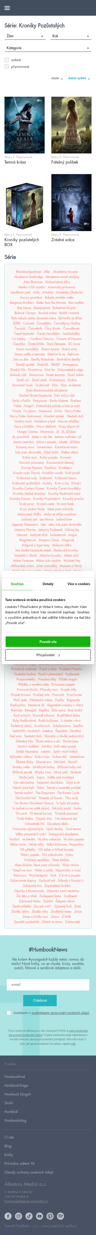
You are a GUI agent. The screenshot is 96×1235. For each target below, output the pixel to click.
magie (72, 534)
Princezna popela (63, 684)
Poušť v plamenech (50, 674)
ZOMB (66, 916)
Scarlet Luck (42, 725)
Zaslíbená (70, 896)
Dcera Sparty (50, 349)
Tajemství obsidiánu (50, 782)
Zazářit (48, 901)
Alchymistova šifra (57, 282)
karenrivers (44, 447)
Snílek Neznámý (27, 751)
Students (75, 772)
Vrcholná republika (36, 859)
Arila (36, 292)
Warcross (19, 875)
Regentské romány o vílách (65, 705)
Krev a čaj (62, 483)
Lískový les (72, 529)
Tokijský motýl (61, 808)
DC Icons (74, 343)
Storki (8, 1103)
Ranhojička (17, 705)
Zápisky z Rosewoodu (29, 890)
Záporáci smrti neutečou (63, 890)
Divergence (70, 364)
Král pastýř (72, 472)
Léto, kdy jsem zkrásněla (65, 524)
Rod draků (75, 710)
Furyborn (30, 411)
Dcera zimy (69, 349)
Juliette (63, 442)
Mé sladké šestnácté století (33, 550)
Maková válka (61, 545)
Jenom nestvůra (24, 442)
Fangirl (28, 405)
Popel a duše (48, 669)
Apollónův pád (20, 292)
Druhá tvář (42, 385)
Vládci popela (29, 854)
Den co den (20, 359)
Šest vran (16, 736)
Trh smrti (21, 813)
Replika (44, 710)
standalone (77, 756)
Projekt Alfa (68, 689)
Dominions (36, 374)
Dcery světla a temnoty (30, 354)
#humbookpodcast (28, 271)
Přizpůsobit (45, 655)
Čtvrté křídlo (36, 343)
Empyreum (40, 400)
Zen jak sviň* (43, 906)
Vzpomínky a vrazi (68, 870)
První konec (74, 694)
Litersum (22, 534)
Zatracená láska (29, 901)
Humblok (11, 1112)
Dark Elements (56, 343)
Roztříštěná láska (68, 715)
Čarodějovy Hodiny (67, 323)
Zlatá (77, 906)
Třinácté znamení (66, 813)
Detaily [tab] (48, 584)
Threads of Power (50, 798)
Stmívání (59, 761)
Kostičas (50, 467)
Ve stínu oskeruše (49, 839)
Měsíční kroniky (50, 555)
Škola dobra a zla (48, 741)
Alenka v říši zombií (31, 287)
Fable (17, 405)
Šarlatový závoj (21, 725)
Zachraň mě (47, 880)
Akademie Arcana (65, 271)
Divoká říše (17, 369)
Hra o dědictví (46, 426)
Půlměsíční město (41, 700)
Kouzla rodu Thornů (26, 472)
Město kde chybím (48, 560)
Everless (76, 400)
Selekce (47, 730)
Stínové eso (43, 761)
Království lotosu (66, 478)
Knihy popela (49, 457)
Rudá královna (48, 720)
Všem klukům (60, 859)
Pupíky (59, 700)
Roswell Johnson (43, 715)
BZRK (17, 323)
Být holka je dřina (70, 318)
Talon (40, 787)
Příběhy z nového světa (33, 684)
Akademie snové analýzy (62, 276)
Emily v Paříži (21, 400)
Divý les (50, 369)
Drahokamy (57, 380)
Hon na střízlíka (68, 421)
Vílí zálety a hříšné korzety (56, 849)
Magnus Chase (49, 540)
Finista (16, 411)
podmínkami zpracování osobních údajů (60, 1013)
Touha (77, 808)
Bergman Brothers (22, 302)
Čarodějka (44, 323)
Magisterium (27, 540)
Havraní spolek (54, 416)
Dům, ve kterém (71, 385)
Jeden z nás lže (42, 436)
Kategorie (14, 48)
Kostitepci (65, 467)
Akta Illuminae (32, 282)
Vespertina (76, 844)
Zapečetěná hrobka (57, 885)
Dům (55, 385)
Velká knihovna (56, 844)
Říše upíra (58, 710)
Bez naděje (76, 302)
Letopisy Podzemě (50, 529)
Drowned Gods (22, 385)
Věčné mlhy (36, 844)
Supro (41, 777)
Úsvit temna (73, 829)
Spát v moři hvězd (65, 751)
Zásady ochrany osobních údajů (28, 1172)
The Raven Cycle (68, 792)
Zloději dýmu (20, 911)
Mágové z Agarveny (36, 545)
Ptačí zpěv (20, 700)
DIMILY (55, 364)
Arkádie (47, 292)
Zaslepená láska (50, 896)
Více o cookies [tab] (78, 584)
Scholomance (62, 725)
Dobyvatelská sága (70, 369)
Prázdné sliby (47, 679)
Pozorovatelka (26, 679)
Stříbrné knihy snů (69, 767)
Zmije (78, 911)
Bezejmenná (42, 307)
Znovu (55, 916)
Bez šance (24, 307)
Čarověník (35, 328)
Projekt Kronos (21, 694)
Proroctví (58, 694)
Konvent (65, 457)
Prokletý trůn (41, 694)
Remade (16, 710)
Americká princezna (61, 287)
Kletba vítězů (69, 452)
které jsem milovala (60, 509)
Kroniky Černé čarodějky (64, 488)
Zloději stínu (40, 911)
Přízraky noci (49, 689)
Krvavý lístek (65, 503)
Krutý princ (26, 503)
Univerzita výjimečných (28, 829)
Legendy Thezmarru (25, 524)
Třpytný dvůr (44, 818)
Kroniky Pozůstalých (46, 498)
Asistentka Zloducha (69, 292)
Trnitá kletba (25, 818)
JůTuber (75, 442)
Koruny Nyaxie (31, 467)
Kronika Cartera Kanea (28, 488)
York (53, 875)
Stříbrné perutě (22, 772)
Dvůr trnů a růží (64, 395)
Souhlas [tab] (17, 584)
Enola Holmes (59, 400)
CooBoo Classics (42, 338)
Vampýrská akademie (63, 834)
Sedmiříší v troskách (26, 730)
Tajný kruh (73, 782)
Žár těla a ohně (26, 896)
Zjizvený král (62, 906)
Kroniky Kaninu (20, 498)
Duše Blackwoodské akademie (46, 390)
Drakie (72, 380)
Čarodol (19, 328)
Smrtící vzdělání (28, 746)
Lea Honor (47, 519)
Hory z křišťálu (24, 426)
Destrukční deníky (68, 359)
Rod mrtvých (22, 715)
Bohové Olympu (25, 313)
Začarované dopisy (23, 880)
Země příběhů (22, 906)
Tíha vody (71, 798)
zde (73, 1044)
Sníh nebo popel (65, 746)
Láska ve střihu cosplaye (60, 514)
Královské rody (27, 478)
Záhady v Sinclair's (70, 880)
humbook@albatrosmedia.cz (26, 1201)
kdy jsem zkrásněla (28, 452)
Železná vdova (65, 901)
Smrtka (46, 746)
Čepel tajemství (24, 333)
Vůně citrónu (70, 865)
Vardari (14, 839)
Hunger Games (27, 431)
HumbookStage (16, 1085)
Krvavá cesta (45, 503)
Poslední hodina (25, 674)
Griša (58, 411)
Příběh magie (68, 679)
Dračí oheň (39, 380)
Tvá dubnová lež (66, 818)
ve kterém (28, 839)
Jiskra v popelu (46, 442)
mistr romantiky (46, 565)
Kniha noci (30, 457)
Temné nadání (23, 792)
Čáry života (53, 328)
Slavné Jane (70, 741)
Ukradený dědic (58, 823)
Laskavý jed (29, 519)
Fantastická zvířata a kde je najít (58, 405)
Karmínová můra (66, 447)
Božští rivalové (69, 313)
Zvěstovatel (72, 921)
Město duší (71, 555)
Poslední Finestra (70, 669)
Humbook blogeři (17, 1094)
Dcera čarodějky (27, 349)
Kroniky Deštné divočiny (29, 493)
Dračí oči (23, 380)
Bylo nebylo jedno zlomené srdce (33, 318)
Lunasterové (58, 534)
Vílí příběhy (27, 849)
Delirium (73, 354)
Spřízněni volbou (20, 756)
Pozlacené (72, 674)
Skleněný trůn (24, 741)
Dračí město (76, 374)
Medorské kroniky (66, 550)
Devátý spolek (25, 364)
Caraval (28, 323)
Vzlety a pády (44, 870)
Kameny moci (25, 447)
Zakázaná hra (32, 885)
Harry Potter (73, 411)
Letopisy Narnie (25, 529)
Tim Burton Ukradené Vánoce (33, 803)
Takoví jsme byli (23, 787)
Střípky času (43, 772)
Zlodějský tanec (61, 911)
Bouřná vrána (48, 313)
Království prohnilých (26, 483)
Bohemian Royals (64, 307)
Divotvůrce (35, 369)
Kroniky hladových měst (64, 493)
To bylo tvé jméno (67, 803)
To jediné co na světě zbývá (30, 808)
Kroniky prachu (73, 498)
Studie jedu (26, 777)
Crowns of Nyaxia (68, 338)
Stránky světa (21, 767)
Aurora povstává (31, 297)
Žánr (10, 36)
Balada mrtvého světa (59, 297)
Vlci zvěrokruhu (52, 854)
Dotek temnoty (55, 374)
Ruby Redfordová (24, 720)
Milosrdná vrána (22, 565)
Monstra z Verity (71, 565)
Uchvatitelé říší (34, 823)
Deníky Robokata (42, 359)
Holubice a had (44, 421)
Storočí (72, 761)
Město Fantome (23, 560)
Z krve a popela (69, 875)
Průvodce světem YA (19, 1163)
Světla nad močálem (60, 777)
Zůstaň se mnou (52, 921)
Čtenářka (19, 343)
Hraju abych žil (68, 426)
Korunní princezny (31, 462)
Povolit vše (48, 642)
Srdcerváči (59, 756)
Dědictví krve (56, 354)
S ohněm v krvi (71, 720)
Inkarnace (47, 431)
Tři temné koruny (41, 813)
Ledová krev (64, 519)
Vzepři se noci (22, 870)
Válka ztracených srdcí (30, 834)
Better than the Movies (51, 302)
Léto (43, 524)
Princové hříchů (27, 689)
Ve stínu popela (73, 839)
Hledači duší (75, 416)
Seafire (78, 725)
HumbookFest (14, 1077)
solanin (45, 751)
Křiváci (76, 483)
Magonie (68, 540)
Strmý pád (61, 772)
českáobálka (71, 333)
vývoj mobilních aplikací (59, 1226)
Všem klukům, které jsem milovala (37, 865)
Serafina (75, 730)
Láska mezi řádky (29, 514)
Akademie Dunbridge (28, 276)
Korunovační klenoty (60, 462)
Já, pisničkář (20, 436)
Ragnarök (73, 700)
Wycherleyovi (38, 875)
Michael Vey (72, 560)
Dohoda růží (18, 374)
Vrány (69, 854)
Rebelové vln (36, 705)
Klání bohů (51, 452)
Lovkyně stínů (39, 534)
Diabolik (42, 364)
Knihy (8, 1155)
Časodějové (71, 328)
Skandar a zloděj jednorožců (64, 736)
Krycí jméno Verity (32, 509)
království (46, 478)
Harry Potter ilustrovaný (25, 416)
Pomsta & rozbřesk (24, 669)
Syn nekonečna (24, 782)
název (55, 78)
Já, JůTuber (69, 431)
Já (57, 431)
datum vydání (77, 78)
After (47, 271)
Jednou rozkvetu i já (68, 436)
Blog (7, 1146)
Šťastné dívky (24, 761)
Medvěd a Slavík (26, 555)
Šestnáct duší (33, 736)
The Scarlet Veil (25, 798)
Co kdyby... (20, 338)
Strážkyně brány (43, 767)
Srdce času (42, 756)
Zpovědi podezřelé (26, 921)
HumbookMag (15, 1120)
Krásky (47, 483)
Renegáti (30, 710)
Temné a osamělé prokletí (64, 787)
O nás (9, 1137)
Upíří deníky (54, 829)
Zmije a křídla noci (35, 916)
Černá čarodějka (48, 333)
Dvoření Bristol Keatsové (35, 395)
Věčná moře (18, 844)
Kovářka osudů (52, 472)
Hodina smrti (23, 421)
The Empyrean (44, 792)
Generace (45, 411)
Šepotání (61, 730)
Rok (55, 36)
